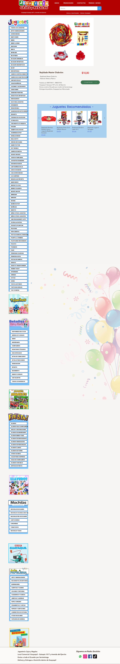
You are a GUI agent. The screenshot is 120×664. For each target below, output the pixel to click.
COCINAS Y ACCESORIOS (18, 86)
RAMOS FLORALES (17, 374)
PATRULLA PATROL (16, 222)
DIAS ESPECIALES (17, 353)
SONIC (13, 281)
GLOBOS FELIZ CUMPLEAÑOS (19, 426)
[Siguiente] (105, 118)
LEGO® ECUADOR (16, 170)
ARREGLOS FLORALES (18, 335)
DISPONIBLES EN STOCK (19, 331)
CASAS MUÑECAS (16, 83)
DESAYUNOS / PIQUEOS (19, 349)
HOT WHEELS (15, 148)
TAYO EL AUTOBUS (16, 284)
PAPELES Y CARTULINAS (18, 608)
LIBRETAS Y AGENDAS (17, 598)
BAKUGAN (14, 46)
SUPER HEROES (15, 34)
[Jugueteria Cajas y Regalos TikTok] (95, 656)
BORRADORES (15, 584)
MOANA (13, 201)
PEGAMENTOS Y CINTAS (18, 605)
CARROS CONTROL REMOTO (19, 74)
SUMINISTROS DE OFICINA (19, 612)
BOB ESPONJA (15, 71)
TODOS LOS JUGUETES (17, 28)
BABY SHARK (14, 37)
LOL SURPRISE (15, 176)
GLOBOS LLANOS (16, 447)
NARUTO (13, 210)
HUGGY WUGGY (15, 154)
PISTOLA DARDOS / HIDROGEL (19, 235)
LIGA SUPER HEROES (17, 173)
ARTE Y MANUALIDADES (18, 31)
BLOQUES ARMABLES (17, 59)
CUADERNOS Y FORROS (18, 595)
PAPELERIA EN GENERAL (18, 619)
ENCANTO (14, 114)
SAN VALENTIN (16, 378)
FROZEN (13, 126)
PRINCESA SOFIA (16, 256)
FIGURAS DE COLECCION (18, 117)
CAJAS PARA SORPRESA (18, 457)
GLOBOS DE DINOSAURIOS (19, 438)
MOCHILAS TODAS (16, 531)
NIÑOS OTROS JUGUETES (18, 216)
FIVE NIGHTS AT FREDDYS (18, 123)
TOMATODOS (15, 527)
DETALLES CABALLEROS (18, 356)
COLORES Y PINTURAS (17, 591)
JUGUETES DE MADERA (17, 160)
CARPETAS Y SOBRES (17, 588)
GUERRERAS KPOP (16, 133)
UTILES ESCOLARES (17, 615)
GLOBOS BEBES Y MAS (17, 435)
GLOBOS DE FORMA (16, 451)
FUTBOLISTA (14, 120)
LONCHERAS (14, 523)
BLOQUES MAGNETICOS (18, 65)
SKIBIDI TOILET (15, 269)
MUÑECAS (14, 207)
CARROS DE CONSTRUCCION (19, 77)
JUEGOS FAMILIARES (17, 157)
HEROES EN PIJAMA (16, 142)
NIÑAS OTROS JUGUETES (18, 213)
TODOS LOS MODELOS (18, 381)
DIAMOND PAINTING (17, 92)
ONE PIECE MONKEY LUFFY (18, 219)
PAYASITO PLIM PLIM (17, 225)
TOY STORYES (15, 290)
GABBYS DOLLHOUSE (17, 130)
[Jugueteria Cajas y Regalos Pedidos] (80, 656)
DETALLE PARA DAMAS (18, 360)
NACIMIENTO (15, 371)
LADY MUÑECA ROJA (17, 167)
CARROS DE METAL (16, 151)
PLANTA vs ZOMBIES (17, 238)
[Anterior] (39, 118)
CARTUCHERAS (15, 520)
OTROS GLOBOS (16, 454)
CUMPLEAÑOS (16, 346)
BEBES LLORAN (15, 43)
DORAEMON (14, 105)
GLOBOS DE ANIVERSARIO (18, 432)
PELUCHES (14, 228)
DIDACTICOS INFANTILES (18, 96)
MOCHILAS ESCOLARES (17, 509)
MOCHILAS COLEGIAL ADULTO (19, 513)
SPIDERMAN (14, 272)
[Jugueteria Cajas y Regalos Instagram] (85, 656)
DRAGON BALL (15, 108)
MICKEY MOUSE (15, 191)
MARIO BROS (14, 182)
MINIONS (13, 197)
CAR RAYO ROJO (16, 80)
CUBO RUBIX (14, 89)
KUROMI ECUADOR (16, 164)
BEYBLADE (14, 52)
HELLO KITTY (14, 139)
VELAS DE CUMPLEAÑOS (18, 460)
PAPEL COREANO (16, 602)
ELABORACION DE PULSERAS (19, 111)
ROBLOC (13, 262)
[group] (72, 123)
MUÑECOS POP (15, 204)
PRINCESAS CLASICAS (17, 253)
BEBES (12, 40)
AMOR (13, 339)
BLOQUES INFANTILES (17, 62)
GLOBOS (13, 423)
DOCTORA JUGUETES (17, 102)
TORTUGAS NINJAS (16, 287)
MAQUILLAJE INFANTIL (17, 179)
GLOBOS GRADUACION (18, 441)
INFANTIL (14, 367)
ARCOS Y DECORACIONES (18, 429)
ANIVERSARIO (16, 342)
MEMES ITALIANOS (16, 188)
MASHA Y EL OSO (16, 185)
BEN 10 (13, 49)
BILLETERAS (14, 55)
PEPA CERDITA (15, 231)
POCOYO (13, 244)
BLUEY (13, 68)
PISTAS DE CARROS (16, 259)
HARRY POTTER (15, 145)
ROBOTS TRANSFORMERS (18, 265)
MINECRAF (14, 194)
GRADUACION (16, 363)
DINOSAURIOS (15, 99)
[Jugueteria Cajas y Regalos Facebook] (90, 656)
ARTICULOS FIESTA (16, 466)
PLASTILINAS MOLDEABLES (18, 241)
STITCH (13, 278)
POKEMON (14, 247)
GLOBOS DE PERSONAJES (18, 444)
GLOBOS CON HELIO (17, 463)
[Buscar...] (99, 8)
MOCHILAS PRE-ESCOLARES (19, 516)
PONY (12, 250)
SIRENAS (13, 275)
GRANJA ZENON (15, 136)
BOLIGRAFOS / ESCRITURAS (19, 581)
